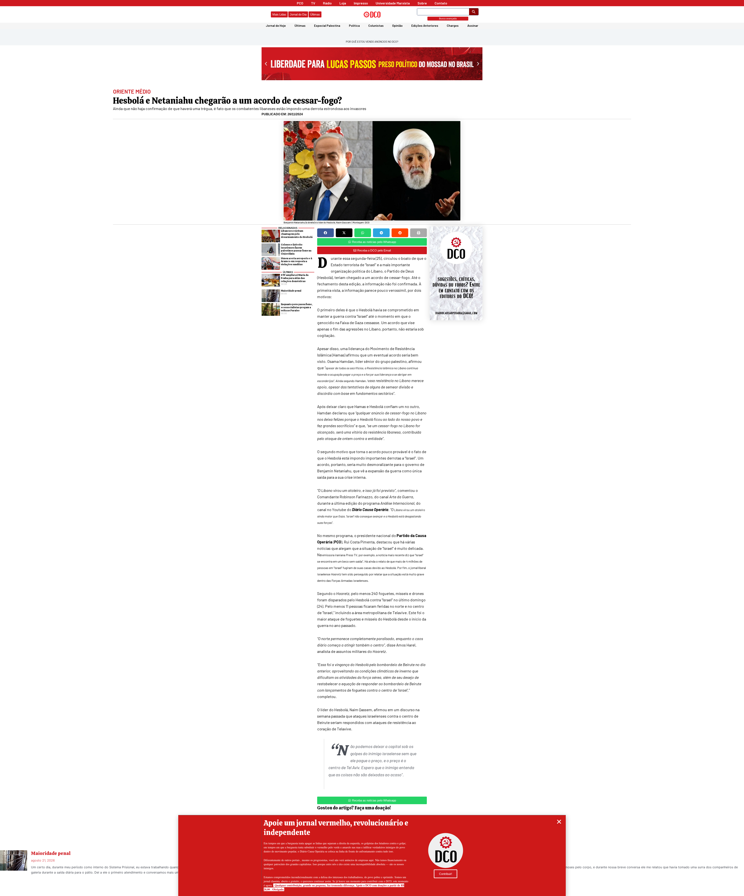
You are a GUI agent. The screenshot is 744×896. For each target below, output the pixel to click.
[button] (559, 822)
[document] (372, 448)
